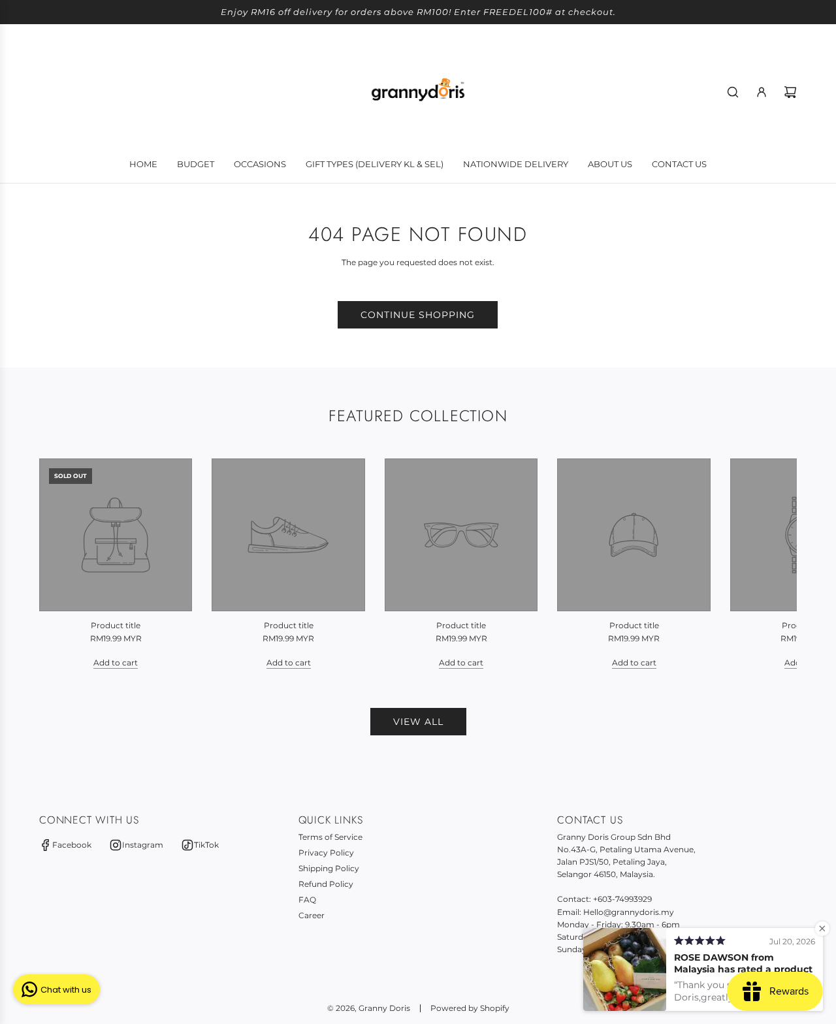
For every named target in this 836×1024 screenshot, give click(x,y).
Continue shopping (418, 315)
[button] (63, 563)
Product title (115, 625)
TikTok (206, 845)
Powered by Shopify (469, 1008)
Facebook (71, 845)
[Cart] (790, 92)
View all (418, 722)
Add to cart (115, 662)
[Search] (732, 92)
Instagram (142, 845)
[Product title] (115, 534)
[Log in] (761, 92)
